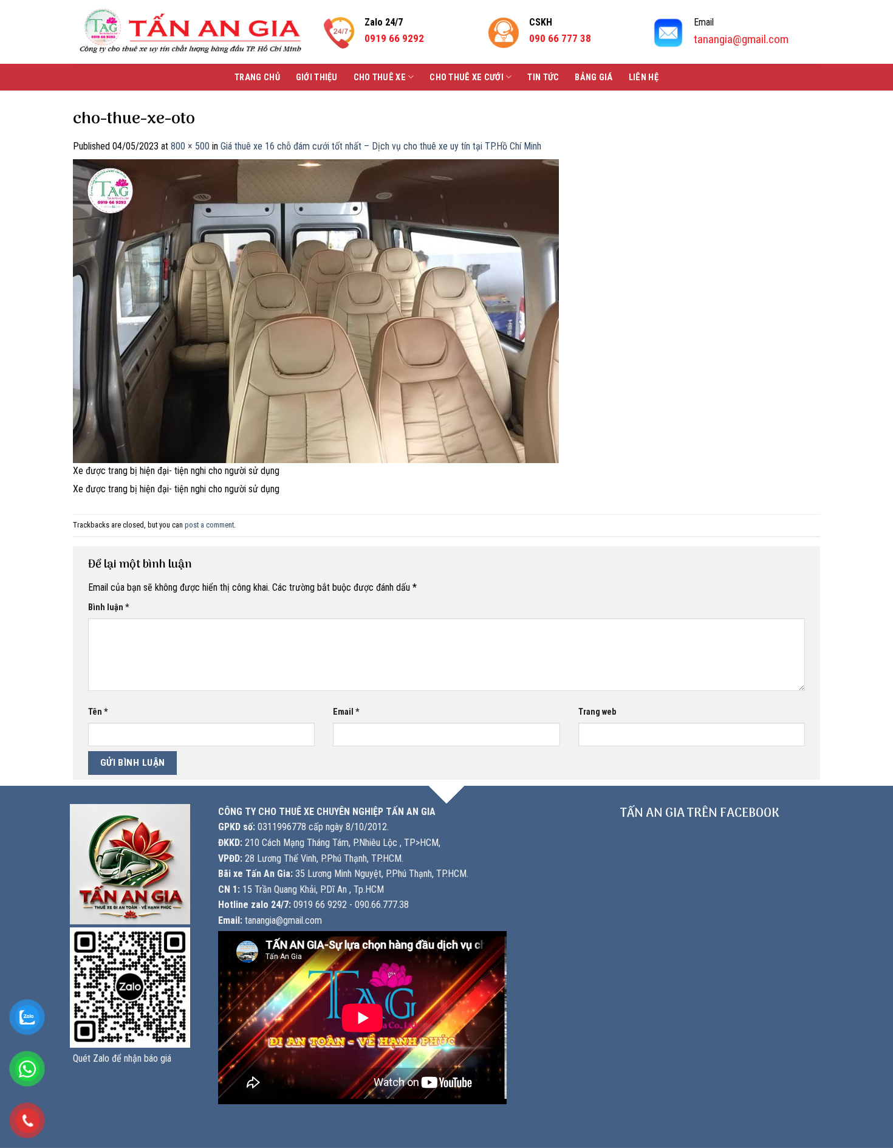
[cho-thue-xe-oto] (316, 310)
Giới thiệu (317, 77)
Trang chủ (257, 77)
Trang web (597, 712)
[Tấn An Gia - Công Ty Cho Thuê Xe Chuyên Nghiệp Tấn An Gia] (190, 32)
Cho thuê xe (380, 77)
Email (346, 712)
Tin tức (543, 77)
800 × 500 (190, 146)
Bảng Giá (593, 77)
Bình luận (108, 607)
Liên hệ (644, 77)
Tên (98, 712)
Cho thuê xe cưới (466, 77)
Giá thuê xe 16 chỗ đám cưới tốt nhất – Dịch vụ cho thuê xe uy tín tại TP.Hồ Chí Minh (381, 146)
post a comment (209, 524)
